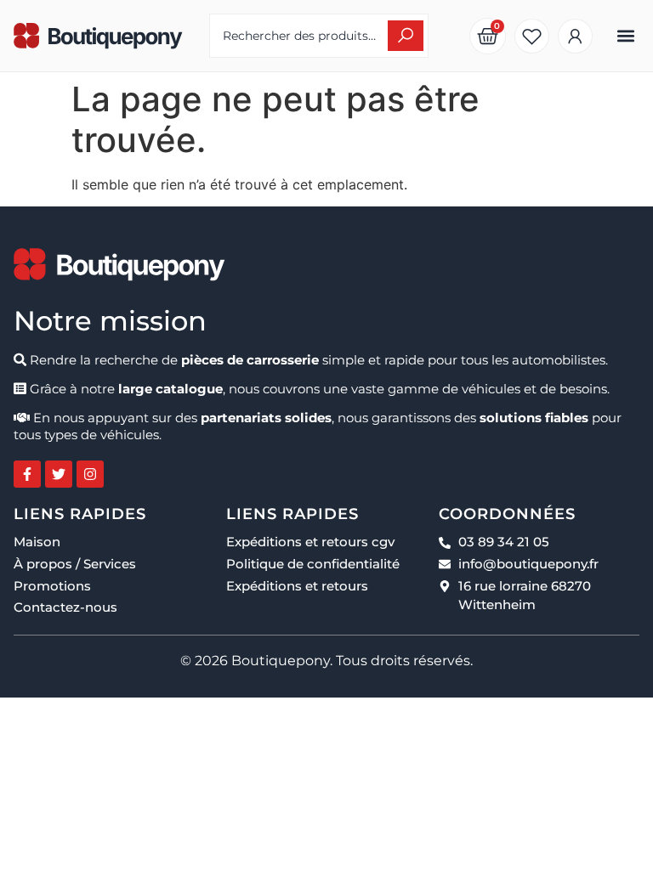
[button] (625, 36)
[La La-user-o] (575, 36)
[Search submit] (405, 35)
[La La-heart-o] (531, 36)
